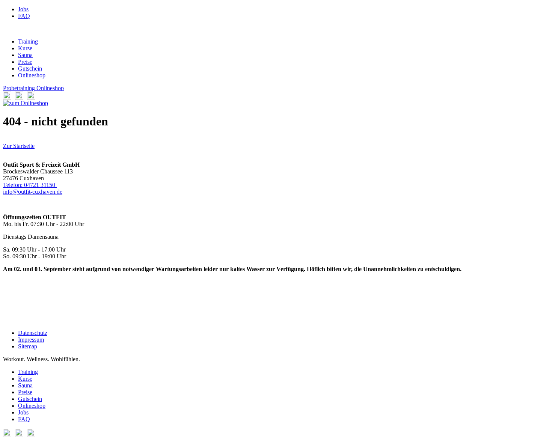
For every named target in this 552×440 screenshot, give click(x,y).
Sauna (25, 55)
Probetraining (19, 88)
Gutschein (30, 68)
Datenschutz (32, 333)
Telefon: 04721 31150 (30, 185)
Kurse (25, 48)
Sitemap (27, 346)
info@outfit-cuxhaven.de (32, 191)
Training (28, 41)
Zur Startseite (19, 146)
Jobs (23, 9)
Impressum (31, 339)
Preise (25, 62)
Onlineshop (31, 75)
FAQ (24, 16)
